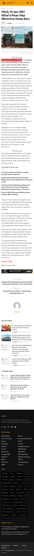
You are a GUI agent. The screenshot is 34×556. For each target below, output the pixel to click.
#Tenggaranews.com (8, 511)
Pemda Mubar (23, 515)
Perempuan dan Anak (25, 438)
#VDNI (24, 511)
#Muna (26, 489)
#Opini (13, 492)
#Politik (16, 499)
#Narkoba (5, 492)
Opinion (20, 436)
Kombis (3, 449)
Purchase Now (5, 545)
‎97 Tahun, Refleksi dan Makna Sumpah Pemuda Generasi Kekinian (21, 327)
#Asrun (12, 473)
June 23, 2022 (19, 23)
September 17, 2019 (15, 401)
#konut (28, 486)
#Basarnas (20, 473)
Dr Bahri (13, 515)
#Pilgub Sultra (6, 499)
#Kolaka (24, 483)
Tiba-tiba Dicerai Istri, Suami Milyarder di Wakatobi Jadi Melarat (20, 397)
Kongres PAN (5, 454)
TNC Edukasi (9, 8)
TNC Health (22, 452)
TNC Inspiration (23, 454)
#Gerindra (28, 476)
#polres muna (6, 502)
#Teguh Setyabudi (8, 508)
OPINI (3, 465)
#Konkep (13, 486)
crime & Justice (6, 438)
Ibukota (4, 446)
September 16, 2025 (23, 365)
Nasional (4, 457)
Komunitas (4, 452)
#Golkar (4, 479)
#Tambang (23, 505)
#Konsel (20, 486)
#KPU (11, 489)
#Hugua (12, 479)
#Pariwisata (20, 492)
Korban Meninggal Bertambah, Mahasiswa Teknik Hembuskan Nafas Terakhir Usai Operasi (20, 377)
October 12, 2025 (23, 341)
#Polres (23, 499)
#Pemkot (5, 495)
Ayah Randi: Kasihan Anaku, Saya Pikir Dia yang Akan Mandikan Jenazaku (19, 387)
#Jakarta (19, 479)
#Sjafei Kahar (6, 505)
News (3, 459)
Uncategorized (23, 462)
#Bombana (5, 476)
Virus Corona (6, 518)
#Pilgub (20, 495)
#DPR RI (20, 476)
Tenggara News (10, 550)
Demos (24, 545)
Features (16, 545)
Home (3, 8)
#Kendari (16, 483)
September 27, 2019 (15, 381)
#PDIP (28, 492)
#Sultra (15, 505)
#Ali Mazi (5, 473)
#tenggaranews (21, 508)
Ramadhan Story (23, 446)
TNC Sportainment (24, 457)
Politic (20, 441)
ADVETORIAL (5, 436)
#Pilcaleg (13, 495)
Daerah (3, 441)
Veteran (20, 465)
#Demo (13, 476)
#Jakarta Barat (6, 483)
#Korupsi (5, 489)
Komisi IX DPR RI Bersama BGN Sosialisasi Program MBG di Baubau (21, 361)
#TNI (18, 511)
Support (3, 547)
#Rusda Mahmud (18, 502)
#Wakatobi (5, 515)
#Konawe (5, 486)
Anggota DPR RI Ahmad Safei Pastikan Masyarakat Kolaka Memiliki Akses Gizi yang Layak (16, 180)
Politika (20, 444)
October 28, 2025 (23, 332)
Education (4, 444)
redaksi (9, 23)
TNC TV (20, 459)
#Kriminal (18, 489)
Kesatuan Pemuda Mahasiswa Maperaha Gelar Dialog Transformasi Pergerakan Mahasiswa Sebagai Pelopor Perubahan (15, 187)
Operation (4, 462)
